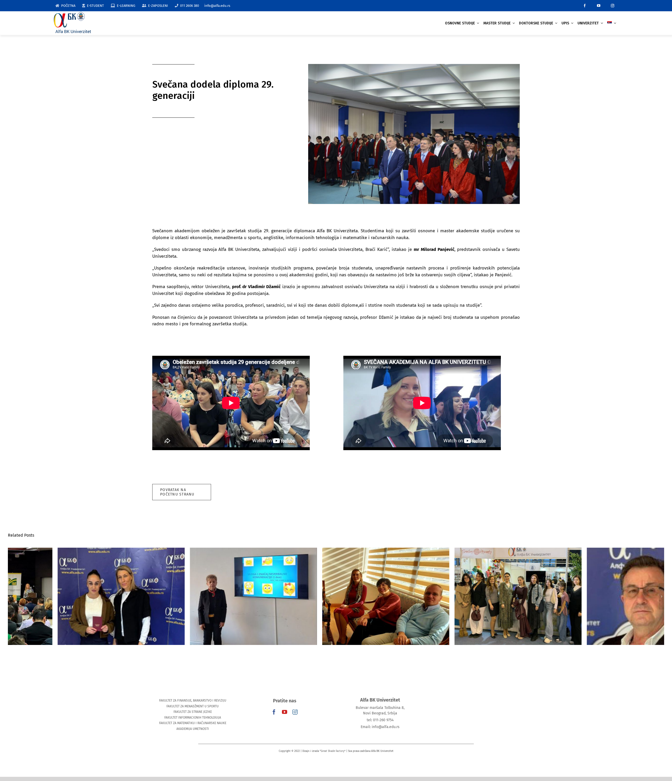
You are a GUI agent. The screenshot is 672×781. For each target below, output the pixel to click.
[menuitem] (611, 23)
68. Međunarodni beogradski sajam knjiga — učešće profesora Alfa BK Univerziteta (468, 588)
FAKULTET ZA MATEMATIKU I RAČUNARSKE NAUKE (192, 723)
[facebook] (584, 5)
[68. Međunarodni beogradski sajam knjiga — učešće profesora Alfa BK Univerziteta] (468, 596)
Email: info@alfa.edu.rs (380, 727)
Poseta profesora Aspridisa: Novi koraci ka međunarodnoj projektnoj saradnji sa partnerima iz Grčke (336, 585)
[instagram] (612, 5)
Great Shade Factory (332, 751)
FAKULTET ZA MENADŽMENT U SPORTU (192, 706)
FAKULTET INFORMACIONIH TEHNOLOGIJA (192, 717)
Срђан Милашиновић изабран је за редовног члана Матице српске (600, 588)
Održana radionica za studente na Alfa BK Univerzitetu (203, 588)
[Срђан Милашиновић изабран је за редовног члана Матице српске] (600, 596)
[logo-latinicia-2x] (72, 14)
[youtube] (598, 5)
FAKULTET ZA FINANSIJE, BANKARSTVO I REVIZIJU (192, 700)
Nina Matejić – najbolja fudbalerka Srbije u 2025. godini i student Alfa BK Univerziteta (71, 588)
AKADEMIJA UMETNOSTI (192, 729)
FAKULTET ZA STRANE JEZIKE (193, 712)
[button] (10, 596)
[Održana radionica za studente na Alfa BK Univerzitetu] (203, 596)
